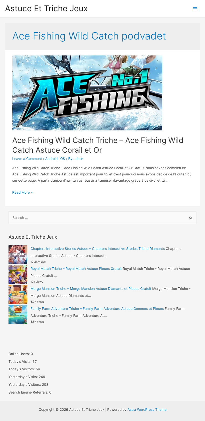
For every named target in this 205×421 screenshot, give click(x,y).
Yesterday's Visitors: (25, 385)
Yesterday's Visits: (23, 377)
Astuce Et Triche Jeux (46, 8)
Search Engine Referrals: (28, 392)
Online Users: (19, 354)
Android (51, 159)
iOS (62, 159)
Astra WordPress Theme (147, 410)
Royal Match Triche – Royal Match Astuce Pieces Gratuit (76, 269)
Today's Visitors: (22, 369)
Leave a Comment (27, 159)
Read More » (22, 192)
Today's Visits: (20, 362)
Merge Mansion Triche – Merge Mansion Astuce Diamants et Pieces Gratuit (90, 289)
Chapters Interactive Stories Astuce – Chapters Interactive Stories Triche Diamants (97, 249)
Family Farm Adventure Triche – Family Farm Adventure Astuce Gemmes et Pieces (97, 309)
